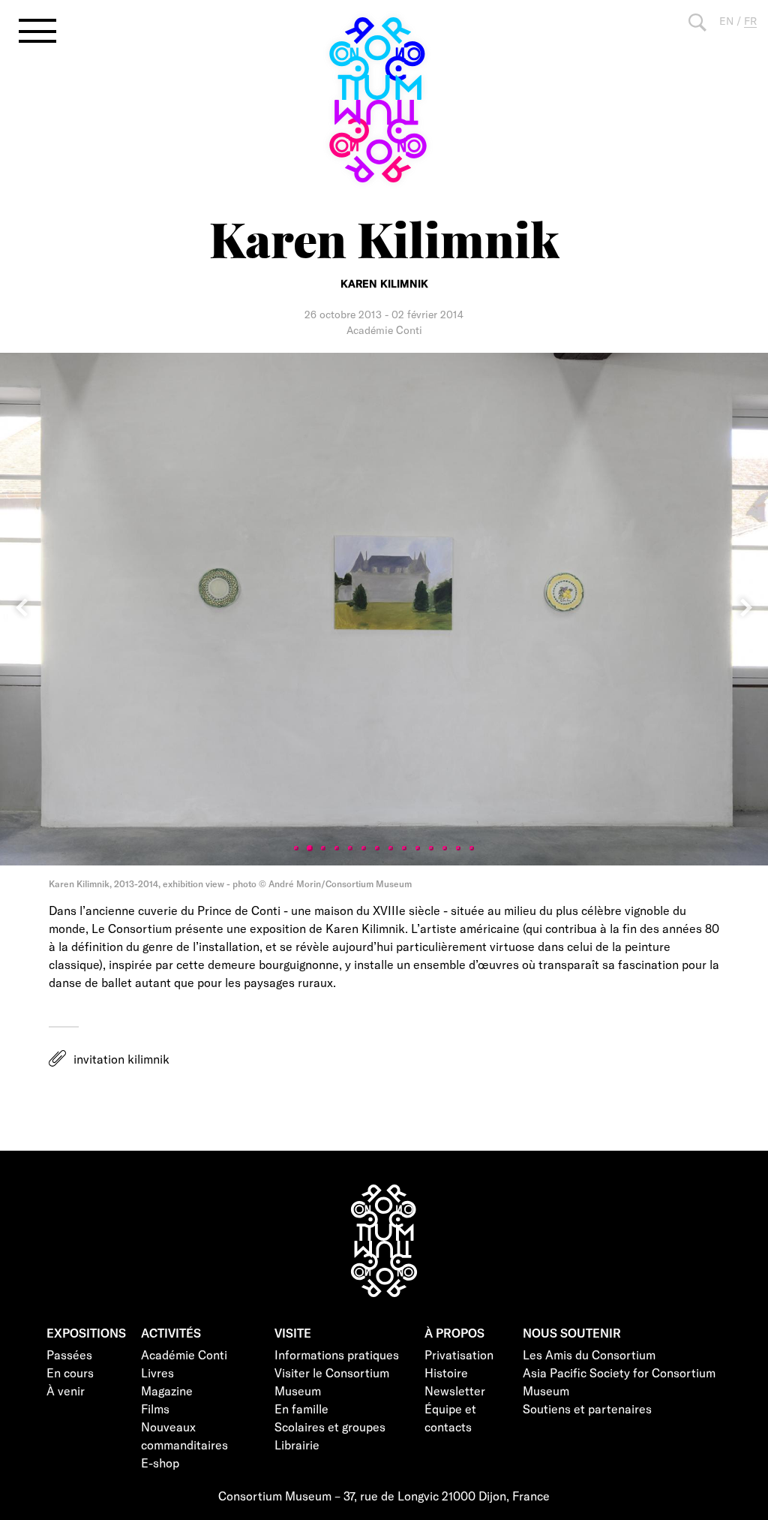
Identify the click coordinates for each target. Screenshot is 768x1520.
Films (155, 1408)
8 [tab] (390, 848)
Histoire (446, 1372)
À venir (65, 1390)
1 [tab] (296, 848)
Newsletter (454, 1390)
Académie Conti (184, 1354)
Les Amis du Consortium (589, 1354)
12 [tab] (444, 848)
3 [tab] (323, 848)
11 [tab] (431, 848)
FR (750, 20)
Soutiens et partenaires (587, 1408)
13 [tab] (458, 848)
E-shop (160, 1462)
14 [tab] (472, 848)
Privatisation (459, 1354)
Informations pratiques (336, 1354)
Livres (157, 1372)
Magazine (167, 1390)
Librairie (297, 1444)
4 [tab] (336, 848)
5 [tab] (350, 848)
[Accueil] (384, 99)
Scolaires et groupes (330, 1426)
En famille (301, 1408)
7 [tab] (377, 848)
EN (726, 20)
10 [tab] (418, 848)
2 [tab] (310, 848)
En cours (70, 1372)
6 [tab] (364, 848)
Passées (69, 1354)
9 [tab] (404, 848)
